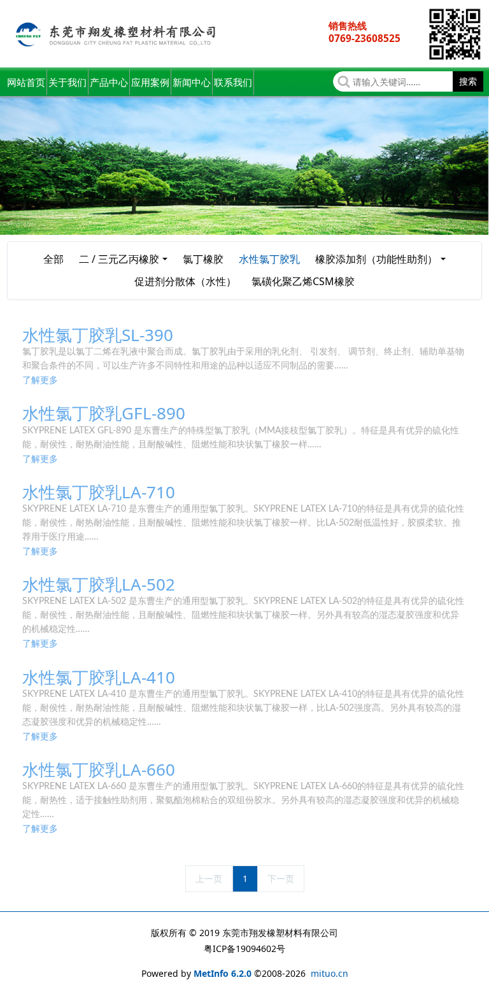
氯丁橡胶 (203, 259)
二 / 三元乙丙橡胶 (119, 259)
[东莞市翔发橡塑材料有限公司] (117, 33)
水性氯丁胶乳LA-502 (98, 584)
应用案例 (150, 82)
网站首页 (26, 82)
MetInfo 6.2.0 (223, 973)
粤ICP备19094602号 (244, 948)
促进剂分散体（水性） (185, 281)
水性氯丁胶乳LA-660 (98, 769)
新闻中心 (192, 82)
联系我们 (233, 82)
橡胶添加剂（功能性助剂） (376, 259)
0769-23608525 (364, 38)
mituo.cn (329, 973)
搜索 (468, 81)
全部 (53, 259)
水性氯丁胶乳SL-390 (97, 334)
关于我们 (67, 82)
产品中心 (109, 82)
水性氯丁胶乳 (269, 259)
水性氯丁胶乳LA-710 (98, 491)
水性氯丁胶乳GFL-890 (103, 413)
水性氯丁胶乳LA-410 (98, 677)
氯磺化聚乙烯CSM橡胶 (303, 281)
